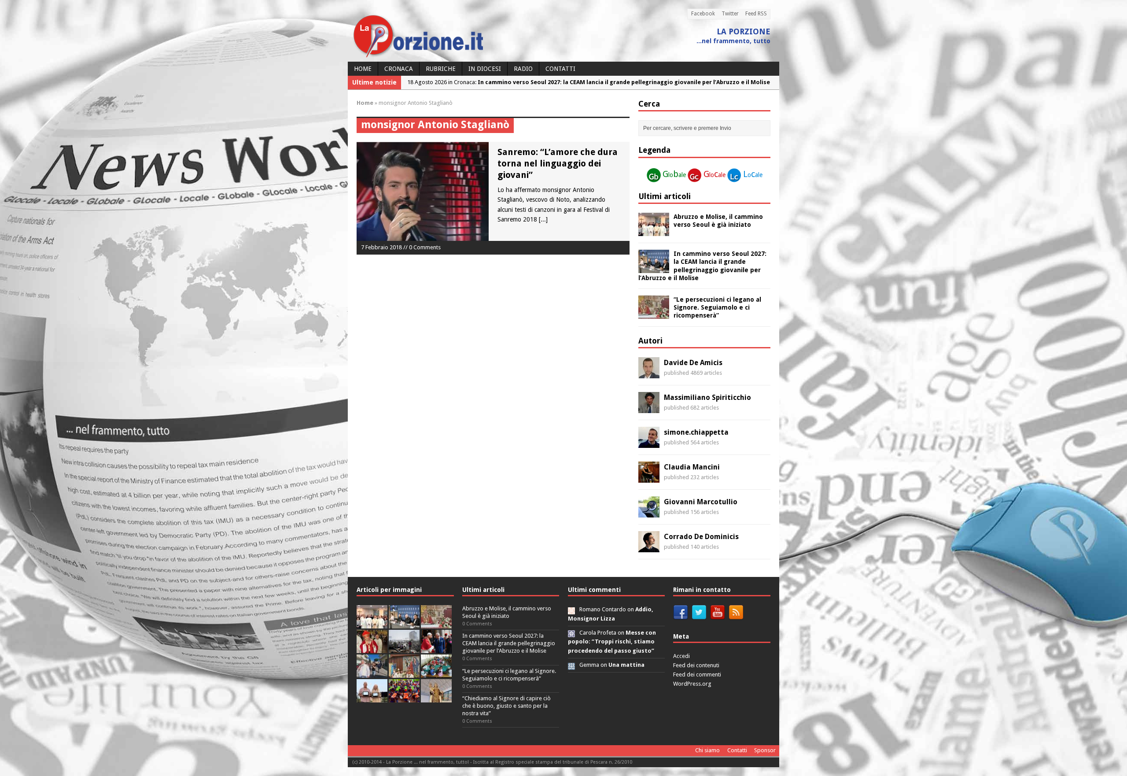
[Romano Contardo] (571, 609)
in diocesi (484, 68)
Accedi (681, 656)
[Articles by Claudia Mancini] (648, 477)
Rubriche (441, 68)
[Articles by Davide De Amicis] (648, 373)
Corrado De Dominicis (701, 536)
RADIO (523, 68)
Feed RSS (756, 14)
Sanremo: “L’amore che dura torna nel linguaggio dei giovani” (557, 163)
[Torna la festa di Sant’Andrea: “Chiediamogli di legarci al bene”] (404, 672)
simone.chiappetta (696, 432)
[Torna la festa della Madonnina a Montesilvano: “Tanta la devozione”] (372, 672)
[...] (543, 219)
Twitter (730, 14)
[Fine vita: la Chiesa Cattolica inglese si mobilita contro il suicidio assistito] (436, 648)
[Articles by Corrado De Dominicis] (648, 547)
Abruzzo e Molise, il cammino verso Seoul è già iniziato (506, 612)
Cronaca (398, 68)
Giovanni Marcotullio (700, 502)
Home (363, 68)
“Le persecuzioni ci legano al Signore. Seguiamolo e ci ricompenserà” (717, 307)
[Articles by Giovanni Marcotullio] (648, 512)
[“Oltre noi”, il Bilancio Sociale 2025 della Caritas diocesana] (404, 697)
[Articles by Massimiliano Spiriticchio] (648, 408)
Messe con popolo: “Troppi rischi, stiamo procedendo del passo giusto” (612, 641)
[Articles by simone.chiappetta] (648, 443)
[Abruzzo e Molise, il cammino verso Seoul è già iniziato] (653, 231)
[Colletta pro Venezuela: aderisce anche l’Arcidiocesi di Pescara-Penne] (404, 648)
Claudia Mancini (692, 467)
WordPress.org (692, 683)
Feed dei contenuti (696, 665)
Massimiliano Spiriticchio (707, 397)
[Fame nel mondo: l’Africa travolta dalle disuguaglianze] (436, 672)
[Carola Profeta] (571, 632)
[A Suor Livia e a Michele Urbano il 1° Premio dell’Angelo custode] (372, 697)
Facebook (703, 14)
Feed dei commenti (697, 674)
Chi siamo (707, 750)
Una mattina (626, 664)
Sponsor (765, 750)
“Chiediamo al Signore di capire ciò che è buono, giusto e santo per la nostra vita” (506, 706)
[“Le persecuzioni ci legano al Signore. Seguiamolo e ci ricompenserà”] (653, 314)
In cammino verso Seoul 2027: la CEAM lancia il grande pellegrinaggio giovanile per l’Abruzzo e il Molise (508, 643)
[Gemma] (571, 664)
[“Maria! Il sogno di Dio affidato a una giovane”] (436, 697)
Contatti (560, 68)
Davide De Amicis (693, 362)
